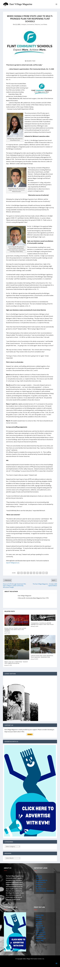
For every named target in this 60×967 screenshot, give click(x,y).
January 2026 (40, 930)
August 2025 (39, 940)
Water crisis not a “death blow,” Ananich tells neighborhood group (16, 662)
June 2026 (39, 919)
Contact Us (39, 884)
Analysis (23, 24)
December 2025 (40, 932)
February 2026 (40, 928)
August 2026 (39, 915)
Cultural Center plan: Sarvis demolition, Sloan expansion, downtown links (42, 656)
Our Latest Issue (41, 889)
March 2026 (39, 926)
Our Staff (39, 878)
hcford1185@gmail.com (12, 563)
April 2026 (39, 923)
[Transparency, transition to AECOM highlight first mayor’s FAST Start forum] (43, 618)
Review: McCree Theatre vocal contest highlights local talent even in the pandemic (15, 629)
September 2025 (41, 938)
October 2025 (40, 936)
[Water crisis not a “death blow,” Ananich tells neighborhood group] (17, 647)
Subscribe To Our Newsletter (45, 891)
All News (38, 886)
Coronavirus (30, 24)
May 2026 (39, 921)
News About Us (41, 882)
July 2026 (38, 917)
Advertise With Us (41, 880)
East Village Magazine (24, 595)
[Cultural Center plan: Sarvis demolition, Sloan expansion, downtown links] (43, 644)
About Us (39, 876)
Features (37, 24)
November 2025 (40, 934)
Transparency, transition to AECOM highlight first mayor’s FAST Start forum (42, 623)
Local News (44, 24)
